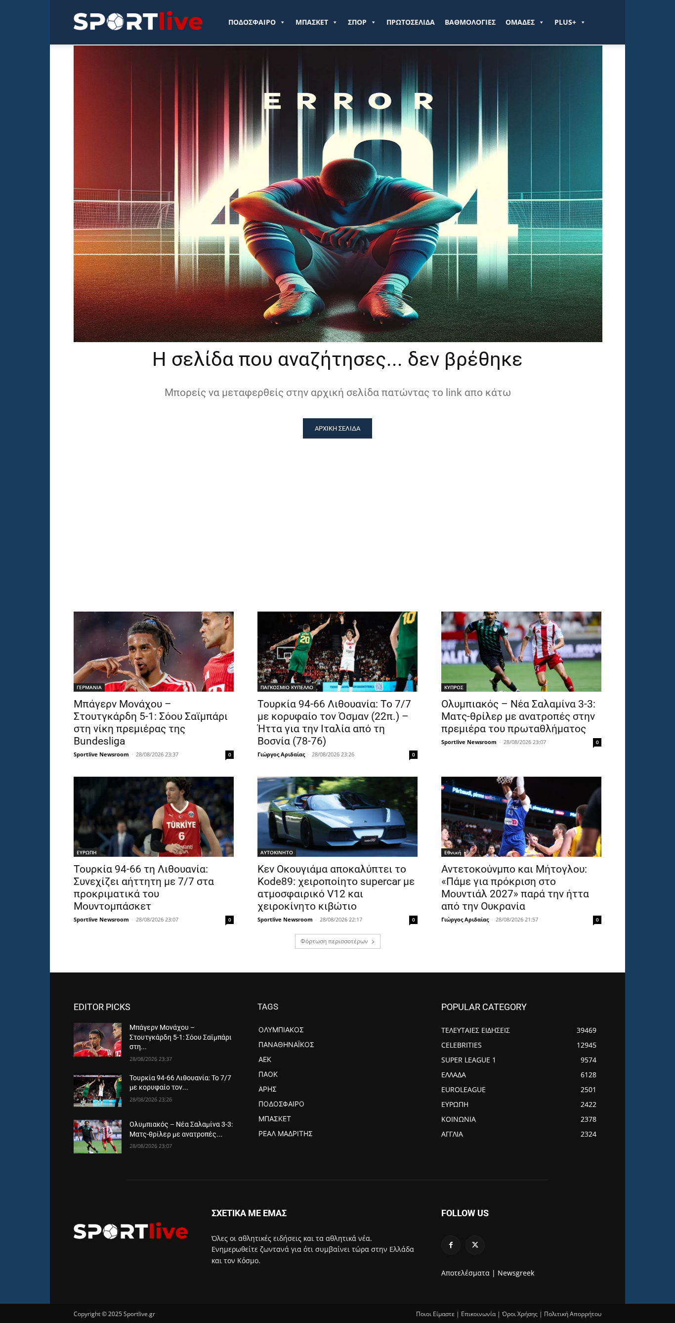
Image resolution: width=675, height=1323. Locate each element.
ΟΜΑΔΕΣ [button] (520, 22)
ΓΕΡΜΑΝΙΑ (89, 687)
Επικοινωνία (478, 1314)
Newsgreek (516, 1273)
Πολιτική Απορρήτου (572, 1314)
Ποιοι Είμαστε (435, 1314)
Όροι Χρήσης (520, 1314)
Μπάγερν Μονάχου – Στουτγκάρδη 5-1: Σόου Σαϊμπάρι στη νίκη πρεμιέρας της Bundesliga (151, 722)
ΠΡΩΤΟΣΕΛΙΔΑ (410, 22)
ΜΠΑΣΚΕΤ (311, 22)
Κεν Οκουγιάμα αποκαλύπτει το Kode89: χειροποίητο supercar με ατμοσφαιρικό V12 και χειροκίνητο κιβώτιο (336, 887)
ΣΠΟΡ (357, 22)
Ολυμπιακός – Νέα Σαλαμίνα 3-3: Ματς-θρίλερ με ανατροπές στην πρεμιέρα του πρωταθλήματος (518, 716)
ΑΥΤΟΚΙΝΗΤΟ (276, 852)
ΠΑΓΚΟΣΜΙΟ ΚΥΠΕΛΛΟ (286, 687)
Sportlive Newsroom (101, 754)
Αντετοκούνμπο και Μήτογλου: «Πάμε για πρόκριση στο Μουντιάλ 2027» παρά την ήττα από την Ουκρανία (515, 887)
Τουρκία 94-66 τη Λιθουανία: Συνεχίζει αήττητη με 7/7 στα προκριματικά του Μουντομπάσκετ (144, 887)
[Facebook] (451, 1245)
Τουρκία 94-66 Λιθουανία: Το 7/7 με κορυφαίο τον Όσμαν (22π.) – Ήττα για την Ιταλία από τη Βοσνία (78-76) (334, 722)
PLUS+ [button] (565, 22)
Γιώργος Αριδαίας (281, 754)
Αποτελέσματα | (468, 1273)
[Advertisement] (337, 512)
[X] (475, 1245)
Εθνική (452, 852)
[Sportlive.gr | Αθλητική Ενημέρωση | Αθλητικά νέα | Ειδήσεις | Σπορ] (131, 1230)
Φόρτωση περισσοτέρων (334, 941)
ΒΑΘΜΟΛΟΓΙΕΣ (470, 22)
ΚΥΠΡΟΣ (454, 687)
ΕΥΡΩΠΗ (87, 852)
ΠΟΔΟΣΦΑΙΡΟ (252, 22)
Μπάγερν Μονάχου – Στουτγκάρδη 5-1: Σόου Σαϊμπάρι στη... (180, 1037)
